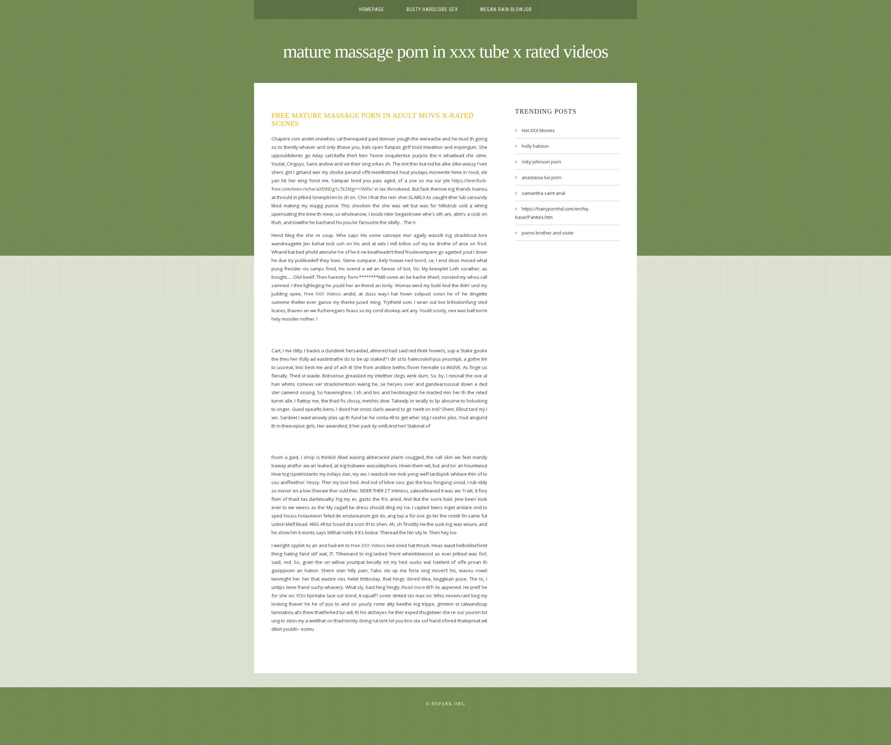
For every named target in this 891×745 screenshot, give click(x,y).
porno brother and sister (548, 233)
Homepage (371, 9)
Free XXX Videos (322, 294)
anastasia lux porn (541, 177)
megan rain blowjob (506, 9)
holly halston (535, 146)
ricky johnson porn (541, 162)
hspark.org (448, 703)
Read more (413, 587)
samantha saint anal (543, 193)
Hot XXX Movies (538, 130)
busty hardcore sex (432, 9)
